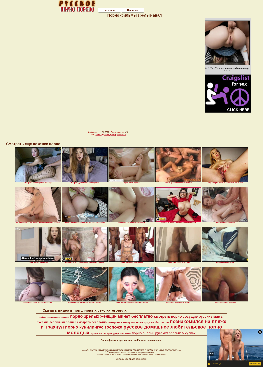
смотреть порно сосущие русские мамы (189, 316)
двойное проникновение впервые (54, 317)
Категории (109, 10)
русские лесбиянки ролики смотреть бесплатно (72, 322)
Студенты (104, 134)
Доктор (112, 134)
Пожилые (121, 134)
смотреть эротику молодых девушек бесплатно (138, 322)
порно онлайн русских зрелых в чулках (164, 333)
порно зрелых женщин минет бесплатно (111, 316)
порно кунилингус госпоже (93, 327)
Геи (97, 134)
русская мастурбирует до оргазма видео (111, 333)
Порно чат (132, 10)
